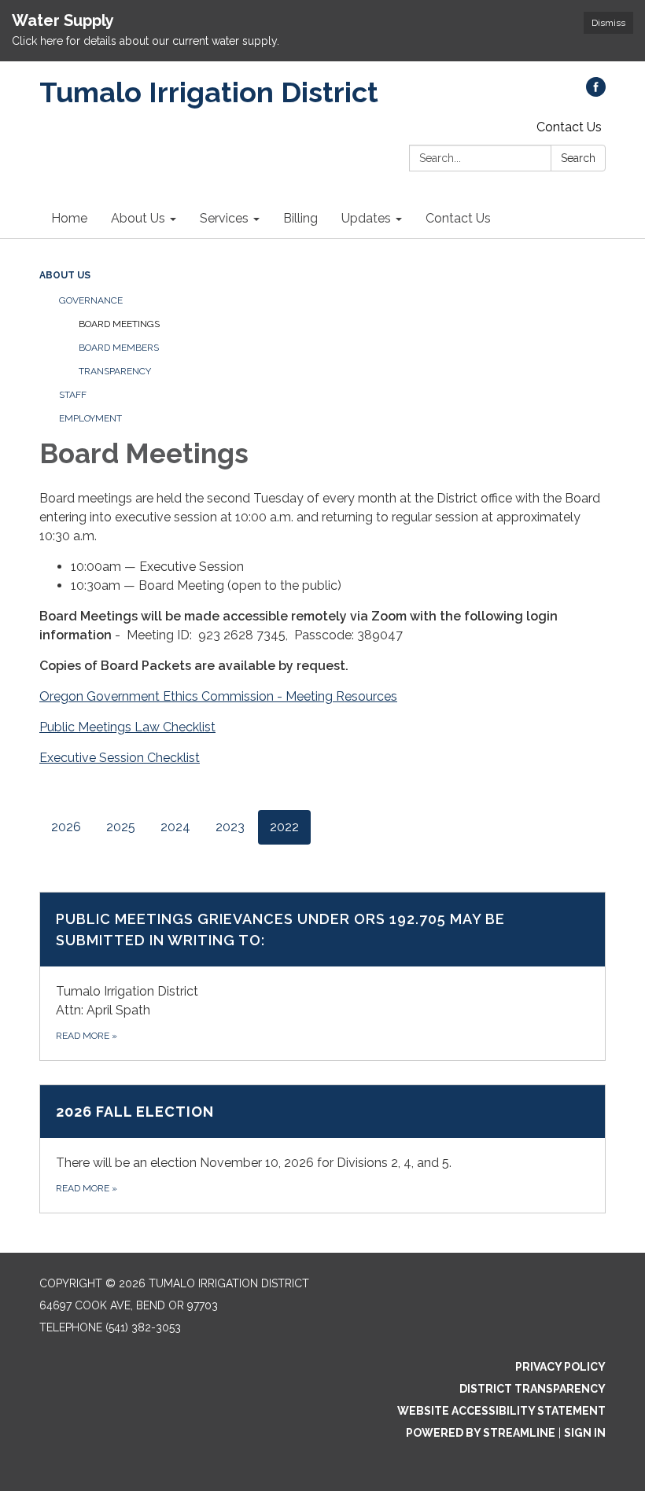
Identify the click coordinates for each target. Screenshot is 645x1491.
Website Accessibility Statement (501, 1410)
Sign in (585, 1433)
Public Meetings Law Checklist (127, 727)
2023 (230, 826)
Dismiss (608, 22)
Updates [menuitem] (366, 218)
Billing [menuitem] (300, 218)
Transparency (115, 371)
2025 (120, 826)
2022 (284, 826)
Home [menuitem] (69, 218)
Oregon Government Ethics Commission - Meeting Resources (218, 696)
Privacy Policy (560, 1366)
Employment (90, 418)
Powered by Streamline (480, 1433)
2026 (66, 826)
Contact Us (569, 127)
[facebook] (596, 92)
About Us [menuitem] (138, 218)
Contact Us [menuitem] (458, 218)
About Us (64, 275)
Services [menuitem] (224, 218)
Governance (91, 300)
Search (578, 158)
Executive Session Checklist (119, 757)
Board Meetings (119, 323)
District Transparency (532, 1388)
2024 (175, 826)
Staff (73, 394)
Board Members (119, 347)
